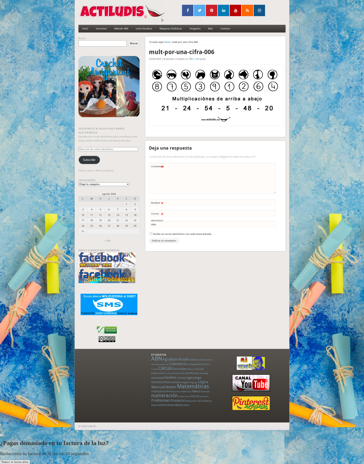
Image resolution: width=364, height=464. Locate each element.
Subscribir (89, 159)
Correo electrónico (157, 217)
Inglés (189, 377)
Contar (154, 369)
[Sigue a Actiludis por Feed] (247, 10)
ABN (156, 358)
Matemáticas (193, 386)
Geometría (157, 377)
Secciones (101, 28)
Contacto (225, 28)
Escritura (168, 373)
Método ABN (121, 28)
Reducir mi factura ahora (15, 462)
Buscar (82, 38)
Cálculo (165, 368)
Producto (177, 400)
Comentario (157, 167)
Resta (154, 405)
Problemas (160, 400)
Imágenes (195, 28)
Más (210, 28)
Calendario (178, 364)
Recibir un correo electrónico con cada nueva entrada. (182, 234)
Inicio (85, 28)
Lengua (184, 382)
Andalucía (194, 359)
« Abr (108, 240)
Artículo (165, 364)
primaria (204, 396)
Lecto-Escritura (144, 28)
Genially (204, 373)
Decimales (180, 369)
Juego (197, 378)
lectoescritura (161, 382)
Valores (178, 404)
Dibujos (191, 369)
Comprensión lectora (198, 364)
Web (153, 224)
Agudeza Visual (175, 359)
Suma (161, 405)
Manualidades (163, 387)
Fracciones (179, 373)
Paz (193, 396)
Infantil (181, 377)
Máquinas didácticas (181, 391)
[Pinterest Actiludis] (251, 403)
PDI (198, 396)
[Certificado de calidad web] (106, 334)
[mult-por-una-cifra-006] (215, 95)
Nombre (157, 203)
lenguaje (193, 382)
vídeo (186, 405)
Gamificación (192, 373)
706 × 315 (194, 59)
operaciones (184, 396)
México (196, 391)
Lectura (176, 382)
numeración (164, 395)
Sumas (169, 404)
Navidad (205, 391)
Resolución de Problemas (199, 401)
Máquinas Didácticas (171, 28)
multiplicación (160, 391)
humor (170, 377)
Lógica (203, 382)
